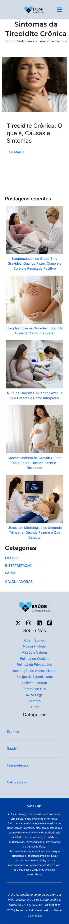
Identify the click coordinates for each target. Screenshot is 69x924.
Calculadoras (17, 782)
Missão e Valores (34, 652)
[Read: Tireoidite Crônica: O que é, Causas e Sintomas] (34, 84)
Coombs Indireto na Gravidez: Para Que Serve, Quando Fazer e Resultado (35, 463)
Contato (34, 701)
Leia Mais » (15, 151)
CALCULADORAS (19, 582)
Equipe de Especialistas (34, 677)
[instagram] (29, 623)
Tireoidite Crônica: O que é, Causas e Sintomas (34, 133)
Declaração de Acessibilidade (34, 671)
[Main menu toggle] (59, 10)
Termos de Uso (34, 689)
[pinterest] (50, 623)
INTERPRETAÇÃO (18, 565)
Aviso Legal (35, 695)
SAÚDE (10, 573)
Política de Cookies (34, 659)
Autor (34, 707)
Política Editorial (34, 683)
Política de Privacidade (34, 665)
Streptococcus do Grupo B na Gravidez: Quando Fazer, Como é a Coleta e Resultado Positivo (35, 263)
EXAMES (11, 558)
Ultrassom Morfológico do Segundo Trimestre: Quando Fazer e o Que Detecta (34, 532)
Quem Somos (34, 640)
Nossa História (34, 646)
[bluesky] (39, 623)
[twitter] (18, 623)
